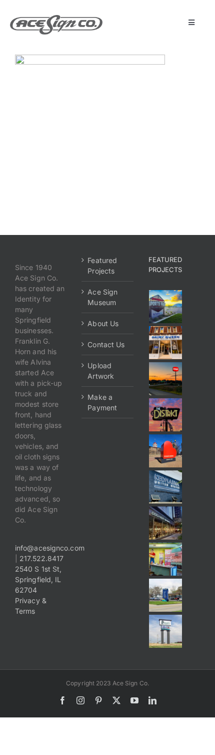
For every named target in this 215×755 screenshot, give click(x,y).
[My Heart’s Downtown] (165, 451)
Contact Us (106, 344)
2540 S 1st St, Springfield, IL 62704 (38, 579)
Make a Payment (102, 402)
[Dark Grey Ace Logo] (56, 18)
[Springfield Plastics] (165, 631)
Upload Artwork (101, 370)
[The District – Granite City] (165, 415)
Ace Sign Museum (103, 297)
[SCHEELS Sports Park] (165, 307)
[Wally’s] (165, 379)
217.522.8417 (42, 558)
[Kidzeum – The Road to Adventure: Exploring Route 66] (165, 559)
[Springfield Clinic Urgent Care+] (165, 595)
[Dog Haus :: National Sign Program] (165, 523)
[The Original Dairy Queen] (165, 343)
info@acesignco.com (49, 548)
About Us (103, 323)
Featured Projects (102, 265)
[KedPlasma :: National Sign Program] (165, 487)
